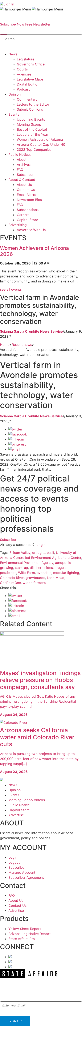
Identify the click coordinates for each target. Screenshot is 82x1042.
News (12, 54)
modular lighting (66, 573)
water (27, 583)
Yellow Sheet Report (24, 929)
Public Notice (19, 805)
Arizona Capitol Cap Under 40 (41, 144)
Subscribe (25, 174)
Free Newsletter (37, 24)
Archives (23, 164)
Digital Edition (28, 84)
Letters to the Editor (33, 104)
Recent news (22, 344)
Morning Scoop (29, 124)
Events (13, 114)
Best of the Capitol (32, 129)
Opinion (14, 94)
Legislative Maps (30, 79)
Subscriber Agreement (26, 877)
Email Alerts (26, 195)
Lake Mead (55, 578)
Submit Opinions (30, 109)
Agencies (24, 74)
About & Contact (21, 179)
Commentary (27, 99)
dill (32, 568)
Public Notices (19, 154)
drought (38, 552)
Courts (22, 69)
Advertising (17, 225)
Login (41, 545)
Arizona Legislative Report (29, 934)
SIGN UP (15, 1021)
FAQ (20, 169)
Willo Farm (26, 573)
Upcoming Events (31, 119)
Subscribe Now (12, 24)
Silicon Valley (19, 552)
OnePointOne (10, 583)
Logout (14, 862)
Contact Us (26, 190)
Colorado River (12, 578)
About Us (24, 185)
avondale (44, 573)
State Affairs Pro (21, 939)
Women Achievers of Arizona (40, 139)
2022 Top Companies (34, 149)
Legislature (25, 59)
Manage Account (21, 872)
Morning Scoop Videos (26, 800)
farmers (39, 583)
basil (50, 552)
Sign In (8, 4)
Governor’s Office (31, 64)
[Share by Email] (14, 449)
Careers (23, 215)
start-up (21, 568)
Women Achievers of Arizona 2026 (34, 251)
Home (4, 344)
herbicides (44, 568)
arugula (60, 568)
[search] (3, 32)
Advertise (16, 815)
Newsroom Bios (29, 200)
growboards (35, 578)
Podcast (23, 89)
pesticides (8, 573)
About (21, 159)
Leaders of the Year (32, 134)
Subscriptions (27, 210)
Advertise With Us (31, 230)
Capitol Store (27, 220)
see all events (11, 289)
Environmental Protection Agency (26, 563)
